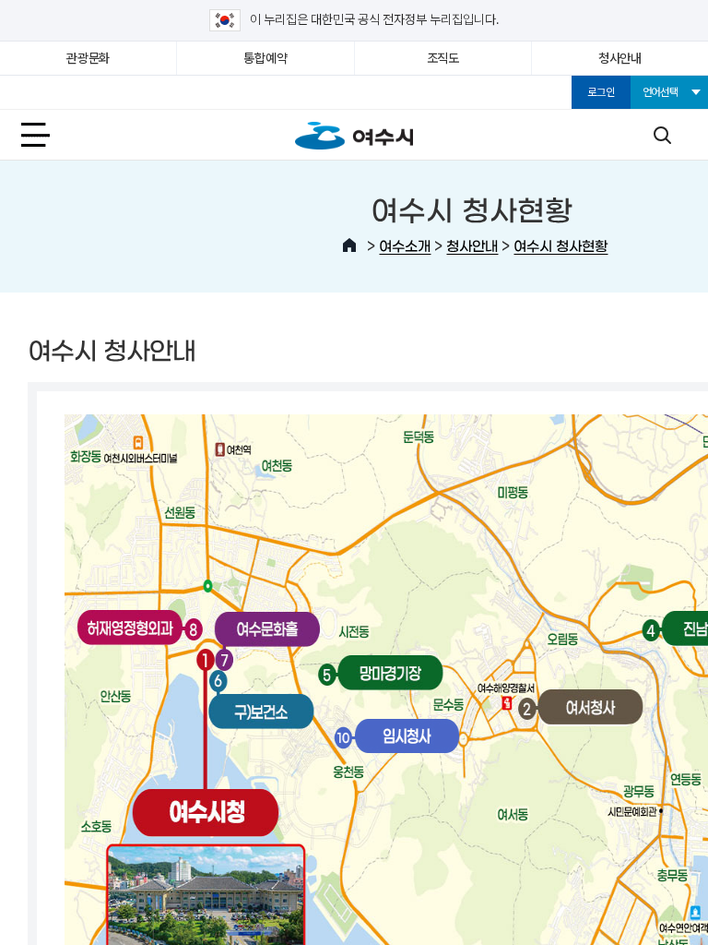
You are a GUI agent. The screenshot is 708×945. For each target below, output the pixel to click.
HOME (349, 245)
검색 (662, 135)
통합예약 (265, 58)
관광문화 (88, 58)
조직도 (443, 58)
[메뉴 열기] (46, 135)
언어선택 (660, 92)
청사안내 (620, 58)
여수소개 (405, 245)
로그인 (600, 92)
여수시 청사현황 (560, 245)
